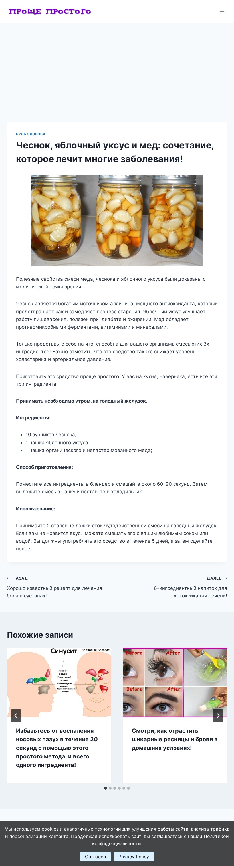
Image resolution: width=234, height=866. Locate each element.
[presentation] (59, 682)
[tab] (105, 788)
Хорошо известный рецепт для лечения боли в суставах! (54, 587)
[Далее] (218, 715)
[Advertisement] (117, 66)
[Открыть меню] (222, 11)
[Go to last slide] (16, 715)
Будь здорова (30, 134)
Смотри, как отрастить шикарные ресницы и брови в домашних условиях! (175, 739)
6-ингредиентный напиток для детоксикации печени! (190, 587)
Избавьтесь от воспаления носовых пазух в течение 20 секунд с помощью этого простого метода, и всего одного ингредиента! (57, 747)
